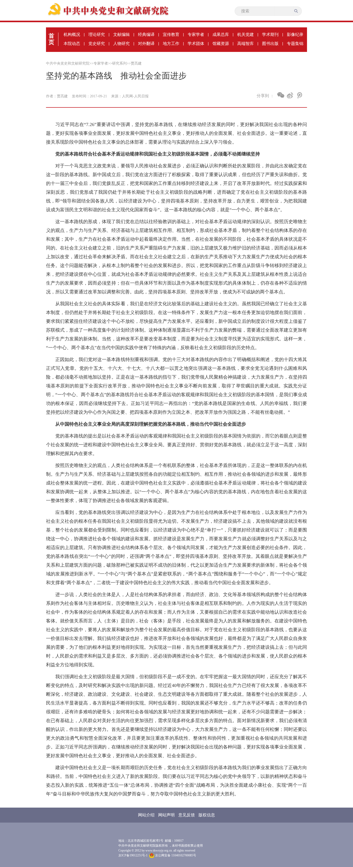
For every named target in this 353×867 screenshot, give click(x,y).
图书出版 (270, 43)
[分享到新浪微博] (290, 95)
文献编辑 (121, 34)
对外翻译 (146, 43)
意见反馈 (186, 815)
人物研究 (121, 43)
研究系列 (119, 63)
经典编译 (146, 34)
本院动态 (72, 43)
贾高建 (136, 63)
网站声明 (166, 815)
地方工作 (171, 43)
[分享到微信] (280, 95)
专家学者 (196, 34)
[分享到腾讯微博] (299, 95)
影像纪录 (295, 34)
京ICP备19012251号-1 (133, 855)
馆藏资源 (220, 43)
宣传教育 (171, 34)
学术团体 (196, 43)
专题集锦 (295, 43)
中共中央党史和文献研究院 (67, 63)
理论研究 (96, 34)
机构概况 (72, 34)
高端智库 (245, 43)
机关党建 (245, 34)
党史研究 (96, 43)
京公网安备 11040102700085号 (175, 855)
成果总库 (220, 34)
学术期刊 (270, 34)
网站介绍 (146, 815)
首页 (51, 39)
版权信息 (206, 815)
